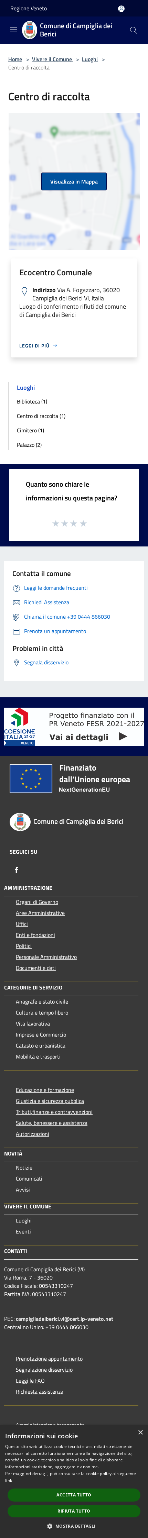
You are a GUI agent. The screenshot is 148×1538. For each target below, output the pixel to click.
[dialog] (74, 1481)
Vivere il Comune (52, 59)
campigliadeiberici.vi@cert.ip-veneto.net (64, 1319)
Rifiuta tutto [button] (73, 1511)
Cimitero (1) (30, 430)
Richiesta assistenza (39, 1391)
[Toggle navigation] (14, 29)
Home (15, 59)
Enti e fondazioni (35, 935)
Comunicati (29, 1178)
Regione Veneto (28, 8)
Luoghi (90, 59)
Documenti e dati (36, 968)
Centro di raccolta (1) (41, 416)
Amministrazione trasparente (50, 1425)
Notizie (24, 1167)
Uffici (22, 924)
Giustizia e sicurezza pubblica (50, 1101)
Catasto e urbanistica (40, 1045)
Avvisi (23, 1189)
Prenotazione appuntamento (49, 1358)
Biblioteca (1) (32, 401)
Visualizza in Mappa (74, 181)
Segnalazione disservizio (44, 1369)
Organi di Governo (37, 902)
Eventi (23, 1231)
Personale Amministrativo (46, 957)
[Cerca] (133, 30)
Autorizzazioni (32, 1134)
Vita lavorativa (33, 1023)
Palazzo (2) (29, 445)
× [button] (140, 1432)
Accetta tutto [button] (73, 1495)
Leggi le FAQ (30, 1380)
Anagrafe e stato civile (42, 1001)
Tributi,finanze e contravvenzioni (54, 1112)
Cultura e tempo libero (42, 1012)
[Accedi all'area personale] (121, 9)
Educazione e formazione (45, 1090)
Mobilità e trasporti (38, 1056)
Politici (24, 946)
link (8, 1480)
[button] (73, 1526)
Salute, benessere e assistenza (51, 1123)
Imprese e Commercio (41, 1034)
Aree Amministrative (40, 913)
